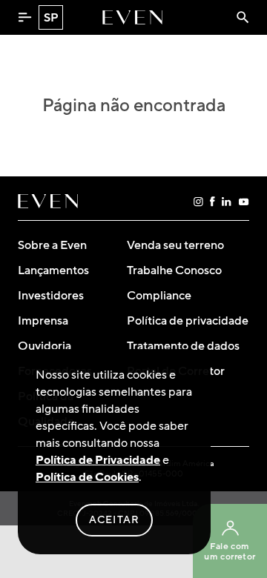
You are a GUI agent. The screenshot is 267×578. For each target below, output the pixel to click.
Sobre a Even (52, 245)
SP (51, 17)
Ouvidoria (44, 346)
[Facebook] (212, 201)
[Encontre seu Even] (243, 17)
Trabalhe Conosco (174, 270)
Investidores (51, 295)
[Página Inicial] (132, 17)
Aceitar (114, 520)
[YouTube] (243, 201)
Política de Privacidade (98, 460)
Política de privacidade (187, 320)
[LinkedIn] (226, 201)
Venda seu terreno (175, 245)
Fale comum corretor (229, 551)
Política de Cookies (87, 477)
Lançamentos (53, 270)
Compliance (159, 295)
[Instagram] (198, 201)
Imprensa (43, 320)
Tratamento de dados (183, 346)
